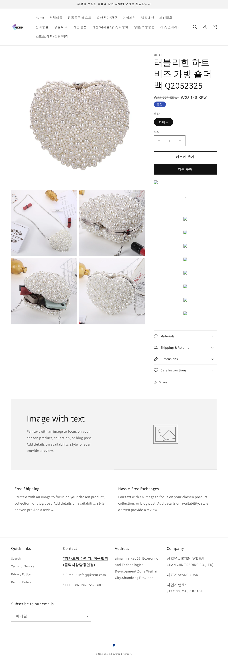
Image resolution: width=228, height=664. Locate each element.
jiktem (107, 653)
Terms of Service (23, 566)
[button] (195, 27)
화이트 (164, 122)
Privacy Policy (21, 574)
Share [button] (163, 382)
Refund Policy (21, 582)
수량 (157, 132)
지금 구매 (185, 169)
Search (16, 558)
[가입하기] (86, 616)
